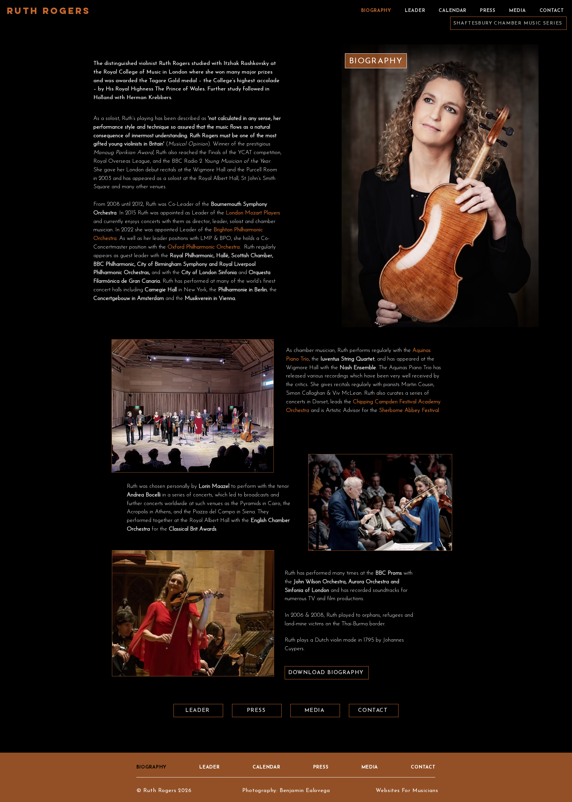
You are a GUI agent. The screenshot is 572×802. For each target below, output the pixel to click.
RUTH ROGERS (48, 10)
